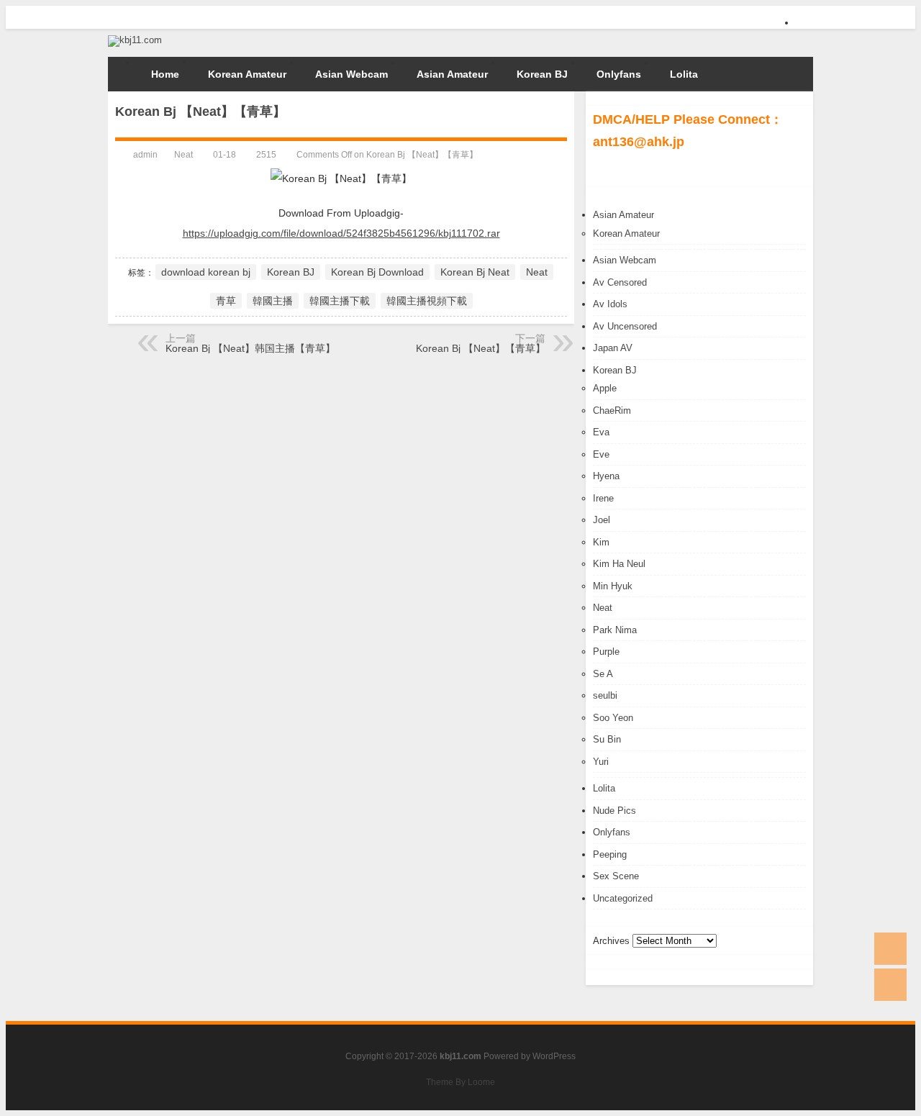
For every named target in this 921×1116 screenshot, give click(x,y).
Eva (601, 432)
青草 (226, 301)
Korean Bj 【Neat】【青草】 (480, 348)
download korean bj (205, 272)
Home (165, 74)
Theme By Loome (460, 1082)
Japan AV (612, 347)
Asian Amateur (452, 74)
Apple (605, 388)
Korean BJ (542, 74)
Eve (601, 454)
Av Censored (620, 282)
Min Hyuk (612, 586)
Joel (601, 519)
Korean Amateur (247, 74)
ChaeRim (612, 410)
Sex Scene (616, 876)
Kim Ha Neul (619, 563)
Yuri (601, 761)
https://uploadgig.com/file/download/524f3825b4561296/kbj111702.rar (341, 233)
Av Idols (610, 304)
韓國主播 (273, 301)
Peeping (610, 854)
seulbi (605, 695)
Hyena (606, 476)
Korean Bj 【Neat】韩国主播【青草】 (250, 348)
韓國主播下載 (339, 301)
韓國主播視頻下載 (426, 301)
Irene (603, 498)
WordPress (554, 1056)
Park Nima (615, 630)
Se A (603, 673)
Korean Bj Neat (474, 272)
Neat (602, 607)
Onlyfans (618, 74)
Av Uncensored (625, 326)
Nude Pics (614, 810)
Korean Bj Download (377, 272)
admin (145, 155)
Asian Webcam (351, 74)
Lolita (684, 74)
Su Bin (607, 739)
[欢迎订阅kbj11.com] (804, 26)
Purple (606, 651)
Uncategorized (623, 898)
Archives (611, 940)
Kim (601, 542)
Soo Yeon (613, 717)
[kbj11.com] (135, 40)
